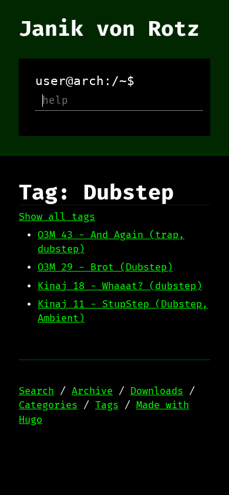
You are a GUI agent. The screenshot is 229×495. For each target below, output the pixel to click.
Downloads (156, 391)
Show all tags (57, 217)
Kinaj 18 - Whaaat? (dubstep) (120, 286)
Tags (107, 405)
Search (36, 391)
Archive (92, 391)
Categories (48, 405)
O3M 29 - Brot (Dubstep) (105, 267)
